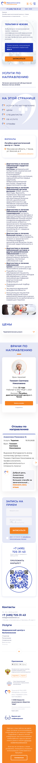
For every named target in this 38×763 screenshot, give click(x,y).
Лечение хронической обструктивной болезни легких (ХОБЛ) (17, 84)
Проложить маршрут (25, 154)
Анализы (5, 644)
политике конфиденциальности (21, 742)
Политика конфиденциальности (21, 707)
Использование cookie (18, 709)
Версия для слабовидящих (17, 717)
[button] (19, 354)
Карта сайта (15, 711)
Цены (9, 110)
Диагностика (6, 642)
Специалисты (14, 115)
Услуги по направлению (20, 106)
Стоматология (6, 640)
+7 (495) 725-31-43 (13, 9)
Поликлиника (6, 638)
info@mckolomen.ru (10, 618)
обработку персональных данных (20, 538)
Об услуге (12, 119)
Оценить (23, 676)
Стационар (5, 636)
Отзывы (10, 124)
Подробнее (15, 676)
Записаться (19, 530)
